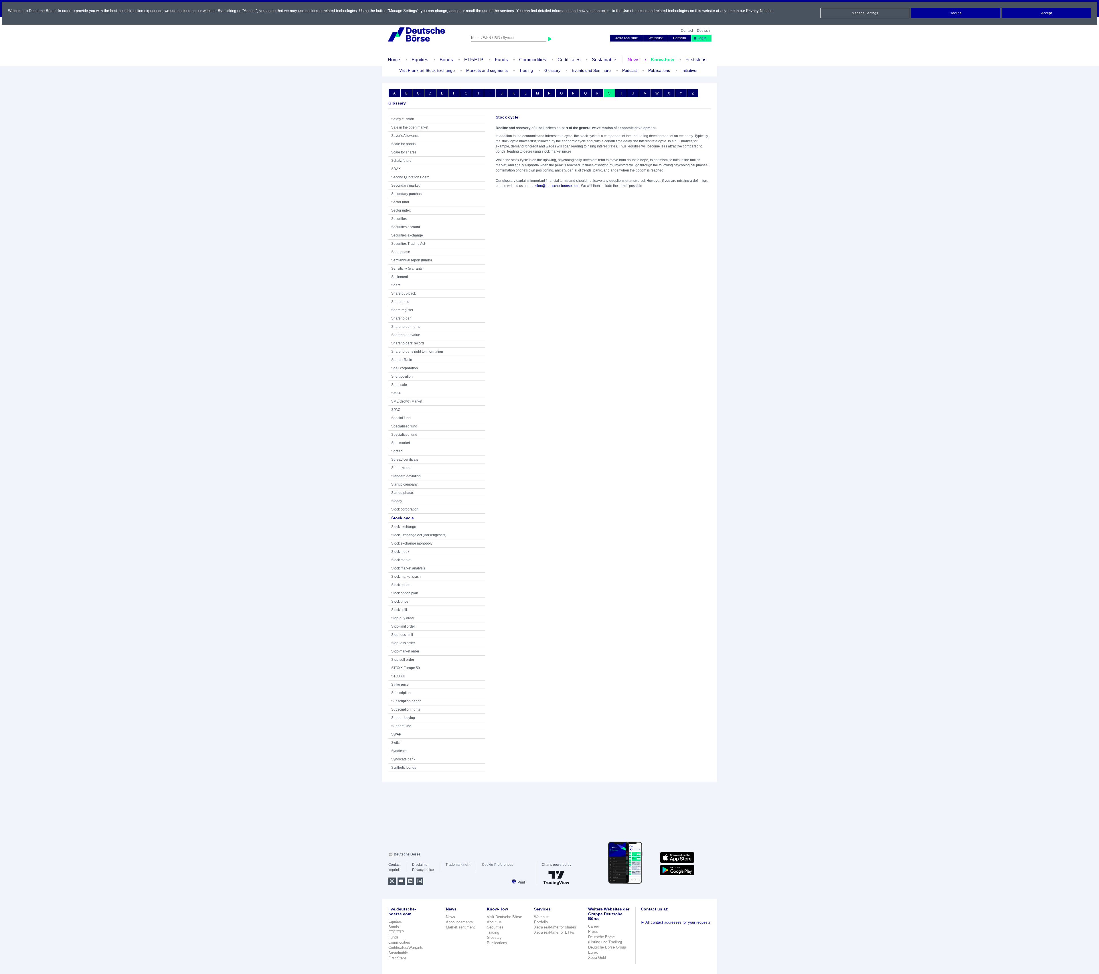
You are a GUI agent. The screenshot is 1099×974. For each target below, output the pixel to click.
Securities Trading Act (408, 244)
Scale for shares (403, 152)
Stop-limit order (403, 626)
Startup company (404, 484)
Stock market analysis (408, 568)
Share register (402, 310)
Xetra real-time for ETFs (554, 932)
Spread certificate (404, 460)
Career (593, 926)
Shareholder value (405, 335)
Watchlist (656, 38)
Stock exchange (403, 527)
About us (494, 922)
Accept (1046, 13)
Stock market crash (406, 577)
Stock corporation (404, 509)
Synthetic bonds (403, 768)
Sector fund (400, 202)
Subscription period (406, 701)
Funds (501, 59)
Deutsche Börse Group (607, 947)
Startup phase (402, 493)
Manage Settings (865, 13)
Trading (493, 932)
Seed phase (400, 252)
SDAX (396, 169)
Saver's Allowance (405, 136)
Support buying (403, 718)
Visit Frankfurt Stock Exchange (427, 70)
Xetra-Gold (597, 957)
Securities (399, 219)
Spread (397, 451)
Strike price (400, 685)
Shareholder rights (405, 327)
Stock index (400, 552)
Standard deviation (406, 476)
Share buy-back (403, 293)
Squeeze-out (401, 468)
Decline (956, 13)
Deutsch (703, 31)
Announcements (459, 922)
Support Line (401, 726)
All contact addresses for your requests (676, 922)
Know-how (662, 59)
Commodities (532, 59)
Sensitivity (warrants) (407, 269)
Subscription (401, 693)
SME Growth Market (406, 401)
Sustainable (604, 59)
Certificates (569, 59)
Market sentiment (460, 927)
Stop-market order (405, 651)
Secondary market (405, 186)
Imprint (393, 870)
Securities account (405, 227)
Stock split (399, 610)
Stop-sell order (402, 660)
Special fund (401, 418)
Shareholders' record (407, 343)
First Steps (397, 958)
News (633, 59)
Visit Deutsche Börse (504, 917)
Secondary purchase (407, 194)
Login (701, 38)
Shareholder (401, 318)
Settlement (399, 277)
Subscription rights (405, 709)
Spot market (400, 443)
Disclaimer (420, 865)
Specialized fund (404, 435)
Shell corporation (404, 368)
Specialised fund (404, 426)
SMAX (396, 393)
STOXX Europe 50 (405, 668)
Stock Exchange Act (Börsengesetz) (418, 535)
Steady (396, 501)
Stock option (400, 585)
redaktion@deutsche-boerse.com (553, 186)
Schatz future (401, 161)
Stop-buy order (402, 618)
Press (593, 931)
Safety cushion (402, 119)
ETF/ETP (473, 59)
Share (396, 285)
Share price (400, 302)
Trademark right (458, 865)
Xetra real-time (626, 38)
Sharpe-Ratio (401, 360)
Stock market (401, 560)
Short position (402, 376)
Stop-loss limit (402, 635)
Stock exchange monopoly (411, 543)
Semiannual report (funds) (411, 260)
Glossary (552, 70)
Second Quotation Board (410, 177)
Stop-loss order (403, 643)
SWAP (396, 734)
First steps (695, 59)
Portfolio (679, 38)
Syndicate (399, 751)
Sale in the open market (409, 127)
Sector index (401, 210)
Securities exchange (407, 235)
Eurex (593, 952)
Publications (497, 943)
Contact (687, 31)
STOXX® (398, 676)
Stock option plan (404, 593)
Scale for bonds (403, 144)
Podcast (629, 70)
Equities (420, 59)
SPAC (395, 410)
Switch (396, 743)
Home (394, 59)
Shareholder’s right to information (417, 352)
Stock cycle (402, 518)
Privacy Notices (759, 11)
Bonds (446, 59)
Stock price (399, 602)
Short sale (399, 385)
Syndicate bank (403, 759)
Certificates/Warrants (405, 947)
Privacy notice (423, 870)
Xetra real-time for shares (555, 927)
